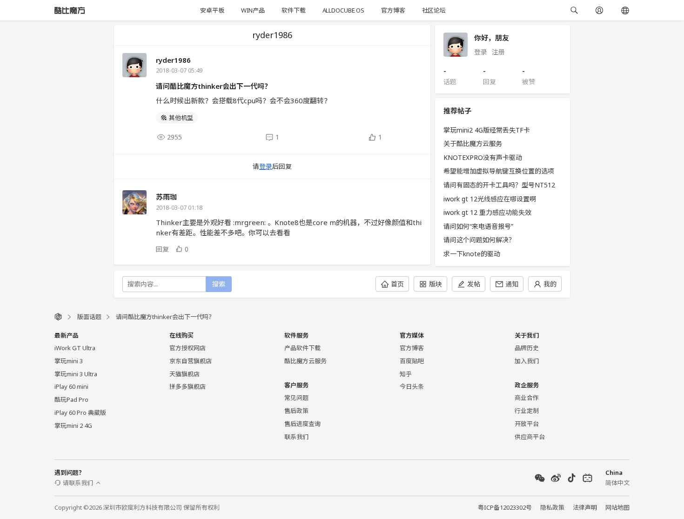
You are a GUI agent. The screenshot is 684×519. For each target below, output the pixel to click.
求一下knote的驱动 (471, 253)
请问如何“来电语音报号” (478, 226)
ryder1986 (173, 60)
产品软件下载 (302, 348)
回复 (162, 249)
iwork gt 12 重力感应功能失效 (487, 212)
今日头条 (412, 386)
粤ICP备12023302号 (505, 507)
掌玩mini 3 (68, 361)
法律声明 (585, 507)
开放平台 (527, 423)
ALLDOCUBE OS (343, 10)
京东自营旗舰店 (190, 361)
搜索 (218, 283)
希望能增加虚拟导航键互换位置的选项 (498, 170)
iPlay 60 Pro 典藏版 (80, 412)
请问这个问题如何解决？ (479, 239)
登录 (265, 166)
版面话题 (89, 317)
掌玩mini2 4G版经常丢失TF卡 (486, 130)
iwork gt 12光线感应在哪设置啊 (489, 198)
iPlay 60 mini (71, 386)
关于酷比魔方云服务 (472, 143)
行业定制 (527, 410)
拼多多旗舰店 (187, 386)
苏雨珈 (166, 196)
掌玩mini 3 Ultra (75, 374)
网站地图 (617, 507)
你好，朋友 (491, 37)
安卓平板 (212, 10)
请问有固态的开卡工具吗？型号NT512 (499, 184)
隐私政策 (552, 507)
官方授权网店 (187, 348)
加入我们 (527, 361)
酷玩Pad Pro (71, 399)
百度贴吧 (412, 361)
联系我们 (296, 436)
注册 (498, 51)
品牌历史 (527, 348)
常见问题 (296, 397)
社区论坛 (434, 10)
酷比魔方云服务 (305, 361)
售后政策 (296, 410)
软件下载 (293, 10)
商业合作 (527, 397)
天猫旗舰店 (184, 374)
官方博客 (393, 10)
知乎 (406, 374)
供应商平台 (530, 436)
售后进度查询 (302, 423)
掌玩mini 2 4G (73, 425)
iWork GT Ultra (74, 348)
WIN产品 (253, 10)
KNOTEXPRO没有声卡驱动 (482, 157)
